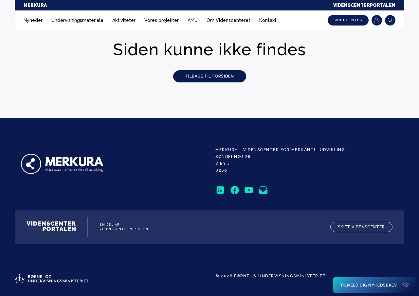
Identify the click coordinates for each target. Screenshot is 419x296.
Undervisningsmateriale (77, 20)
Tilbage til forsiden (209, 76)
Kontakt (268, 20)
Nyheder (33, 20)
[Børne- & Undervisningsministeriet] (51, 279)
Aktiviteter (124, 20)
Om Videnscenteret (228, 20)
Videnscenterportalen (364, 5)
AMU (193, 20)
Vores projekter (161, 20)
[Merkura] (64, 165)
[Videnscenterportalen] (51, 227)
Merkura (35, 5)
